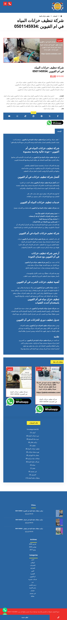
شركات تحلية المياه (33, 462)
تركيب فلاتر (33, 442)
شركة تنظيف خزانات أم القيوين (50, 106)
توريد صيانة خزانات (33, 452)
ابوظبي (33, 562)
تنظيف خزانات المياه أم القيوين (42, 101)
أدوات (33, 433)
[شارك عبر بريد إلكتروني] (9, 116)
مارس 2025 (32, 544)
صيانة (33, 465)
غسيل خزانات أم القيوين (13, 106)
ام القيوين (32, 576)
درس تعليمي (32, 585)
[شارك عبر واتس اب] (17, 116)
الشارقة (32, 568)
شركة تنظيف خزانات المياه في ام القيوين (30, 106)
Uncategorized (32, 429)
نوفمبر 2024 (32, 547)
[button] (6, 41)
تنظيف (34, 446)
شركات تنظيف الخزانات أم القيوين (46, 103)
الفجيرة (33, 574)
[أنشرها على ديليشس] (25, 116)
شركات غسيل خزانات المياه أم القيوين (27, 103)
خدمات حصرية (32, 579)
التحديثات (32, 565)
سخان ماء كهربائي (33, 455)
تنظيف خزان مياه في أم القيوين (18, 98)
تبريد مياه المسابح (34, 439)
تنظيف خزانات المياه (49, 108)
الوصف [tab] (59, 131)
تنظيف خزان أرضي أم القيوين (50, 98)
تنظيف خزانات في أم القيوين (26, 101)
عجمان (33, 591)
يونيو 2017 (33, 550)
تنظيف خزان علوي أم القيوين (34, 98)
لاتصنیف (33, 475)
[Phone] (5, 610)
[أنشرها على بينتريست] (41, 116)
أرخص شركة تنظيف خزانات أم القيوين (44, 96)
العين (32, 571)
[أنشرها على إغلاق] (49, 116)
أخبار (32, 560)
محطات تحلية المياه (34, 478)
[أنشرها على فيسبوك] (57, 116)
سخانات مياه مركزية (34, 458)
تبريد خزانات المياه (33, 436)
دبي (33, 582)
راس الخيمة (32, 588)
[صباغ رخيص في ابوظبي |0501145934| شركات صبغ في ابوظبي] (57, 6)
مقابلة (32, 596)
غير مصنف (34, 471)
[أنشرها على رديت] (33, 116)
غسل (33, 468)
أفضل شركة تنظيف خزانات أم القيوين (24, 96)
